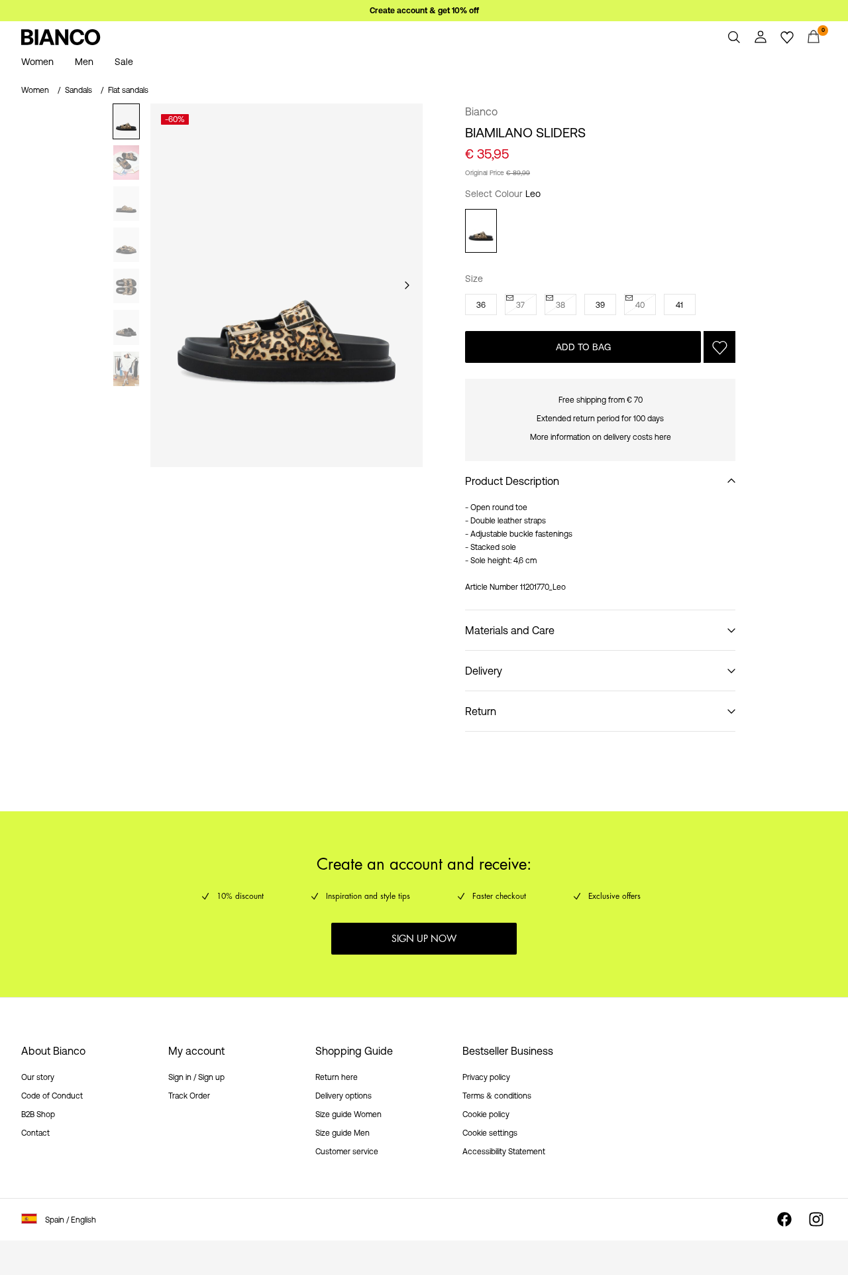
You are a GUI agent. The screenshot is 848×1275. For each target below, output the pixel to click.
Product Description (512, 481)
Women (35, 90)
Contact (35, 1133)
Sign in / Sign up (196, 1077)
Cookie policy (485, 1114)
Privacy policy (486, 1077)
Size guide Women (348, 1114)
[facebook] (784, 1219)
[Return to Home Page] (61, 37)
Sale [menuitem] (124, 61)
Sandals (78, 90)
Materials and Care (510, 630)
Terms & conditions (496, 1096)
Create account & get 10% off (424, 10)
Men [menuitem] (84, 61)
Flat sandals (128, 90)
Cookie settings (489, 1133)
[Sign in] (760, 37)
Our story (37, 1077)
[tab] (126, 121)
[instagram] (816, 1219)
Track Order (189, 1096)
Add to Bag (583, 347)
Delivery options (343, 1096)
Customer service (346, 1151)
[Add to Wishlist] (719, 347)
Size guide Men (342, 1133)
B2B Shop (38, 1114)
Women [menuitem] (37, 61)
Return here (336, 1077)
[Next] (407, 285)
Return (480, 711)
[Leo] (481, 231)
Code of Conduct (52, 1096)
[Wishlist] (787, 37)
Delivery (483, 671)
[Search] (734, 37)
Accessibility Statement (503, 1151)
